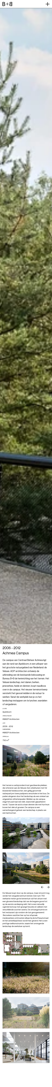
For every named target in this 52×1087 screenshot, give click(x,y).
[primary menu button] (47, 4)
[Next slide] (48, 887)
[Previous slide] (42, 887)
